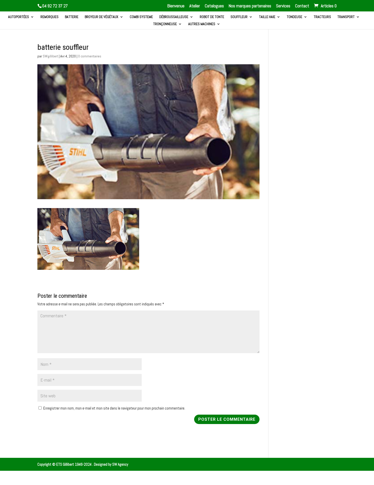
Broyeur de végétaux (101, 17)
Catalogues (214, 6)
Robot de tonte (212, 17)
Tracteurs (322, 17)
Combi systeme (141, 17)
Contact (302, 6)
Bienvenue (175, 6)
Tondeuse (294, 17)
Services (283, 6)
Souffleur (239, 17)
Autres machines (201, 24)
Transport (346, 17)
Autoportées (18, 17)
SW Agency (120, 464)
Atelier (194, 6)
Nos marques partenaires (250, 6)
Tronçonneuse (165, 24)
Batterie (71, 17)
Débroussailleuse (173, 17)
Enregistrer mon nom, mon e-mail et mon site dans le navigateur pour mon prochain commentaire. (114, 408)
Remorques (49, 17)
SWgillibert (50, 56)
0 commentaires (89, 56)
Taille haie (267, 17)
